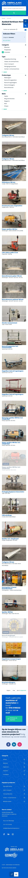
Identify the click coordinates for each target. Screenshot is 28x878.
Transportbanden (7, 794)
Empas (6, 106)
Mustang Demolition (14, 855)
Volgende (22, 690)
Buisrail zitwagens (9, 85)
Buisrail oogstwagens (10, 82)
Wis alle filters (6, 40)
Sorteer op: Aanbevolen (9, 29)
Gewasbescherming (10, 59)
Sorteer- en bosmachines (11, 69)
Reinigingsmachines (10, 66)
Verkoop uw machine (12, 874)
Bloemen (7, 47)
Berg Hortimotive (9, 98)
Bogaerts (7, 101)
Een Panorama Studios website (9, 867)
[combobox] (14, 8)
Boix (5, 103)
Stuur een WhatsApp (8, 820)
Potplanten (7, 50)
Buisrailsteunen (9, 87)
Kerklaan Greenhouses (14, 849)
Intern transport (9, 64)
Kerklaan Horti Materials (11, 3)
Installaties (6, 774)
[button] (16, 874)
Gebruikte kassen (7, 786)
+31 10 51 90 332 (7, 824)
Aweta (6, 96)
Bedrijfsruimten (7, 801)
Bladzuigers (7, 77)
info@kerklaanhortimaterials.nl (11, 828)
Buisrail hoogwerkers (10, 80)
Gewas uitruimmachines (11, 61)
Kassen (5, 759)
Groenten (7, 52)
